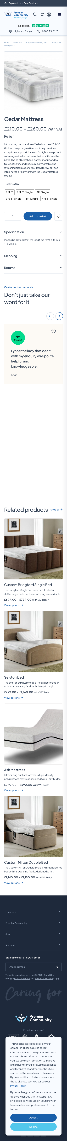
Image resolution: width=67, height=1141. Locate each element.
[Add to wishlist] (58, 216)
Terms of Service (44, 978)
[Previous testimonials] (50, 316)
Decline (33, 1126)
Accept (33, 1117)
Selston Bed (14, 677)
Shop (6, 42)
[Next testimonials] (59, 316)
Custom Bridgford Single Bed (28, 584)
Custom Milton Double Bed (26, 862)
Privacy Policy (18, 1085)
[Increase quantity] (18, 216)
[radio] (9, 192)
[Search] (35, 15)
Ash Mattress (14, 770)
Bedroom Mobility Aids (37, 42)
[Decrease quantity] (7, 216)
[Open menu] (59, 14)
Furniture (17, 42)
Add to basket (37, 216)
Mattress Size (12, 183)
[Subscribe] (57, 966)
